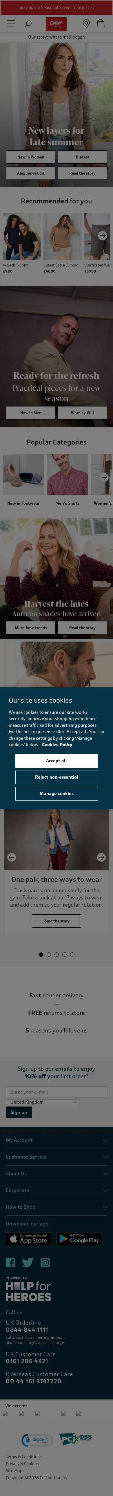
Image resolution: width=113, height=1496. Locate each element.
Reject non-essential (56, 777)
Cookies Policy (57, 745)
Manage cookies (57, 793)
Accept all (56, 760)
